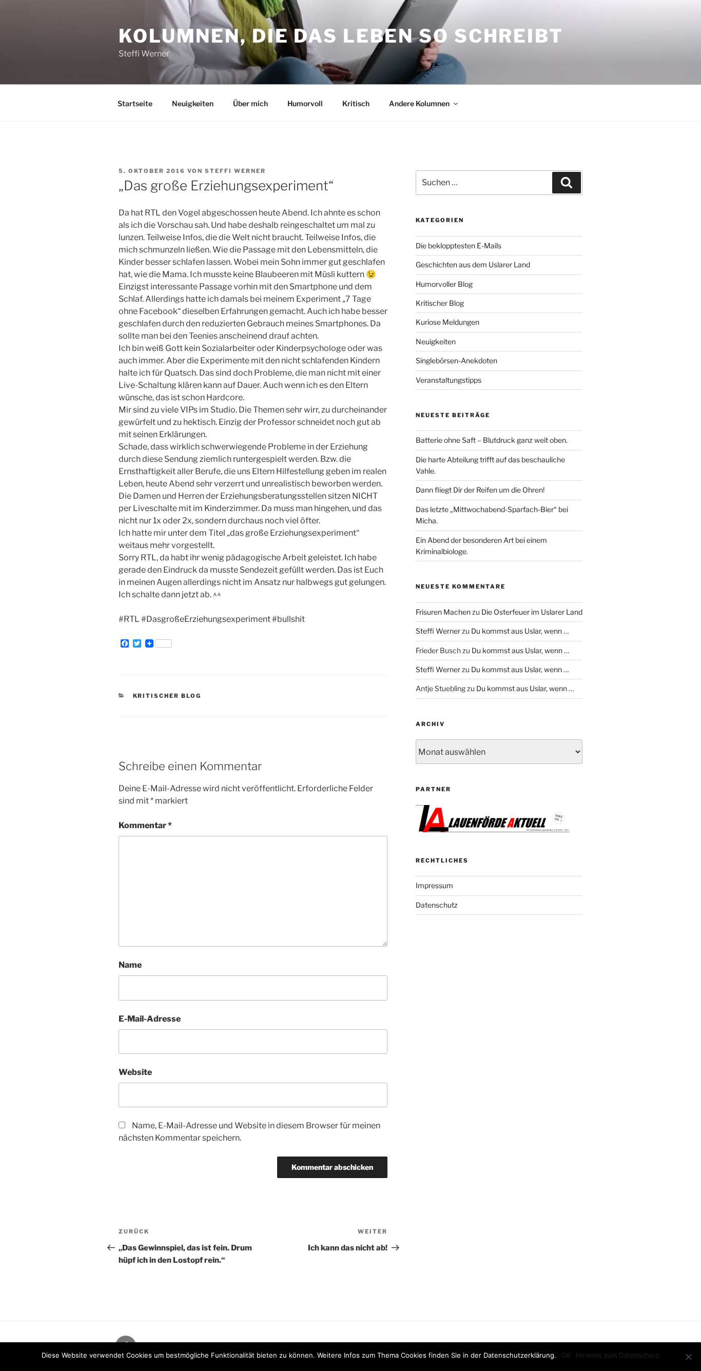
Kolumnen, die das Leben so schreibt (341, 36)
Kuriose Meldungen (447, 322)
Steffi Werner (235, 170)
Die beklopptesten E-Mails (458, 245)
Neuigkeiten (192, 103)
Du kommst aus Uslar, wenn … (520, 630)
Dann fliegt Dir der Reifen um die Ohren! (480, 489)
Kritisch (355, 103)
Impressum (434, 885)
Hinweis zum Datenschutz (617, 1355)
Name (130, 965)
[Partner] (493, 829)
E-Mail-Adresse (150, 1019)
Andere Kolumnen (419, 103)
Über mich (250, 103)
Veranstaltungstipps (448, 380)
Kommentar (145, 825)
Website (135, 1072)
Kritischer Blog (167, 695)
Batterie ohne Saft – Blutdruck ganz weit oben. (492, 440)
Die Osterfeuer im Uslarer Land (531, 612)
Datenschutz (437, 904)
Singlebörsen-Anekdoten (456, 360)
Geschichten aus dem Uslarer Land (473, 264)
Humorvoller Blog (444, 284)
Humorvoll (305, 103)
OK (566, 1355)
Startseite (135, 103)
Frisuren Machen (443, 612)
